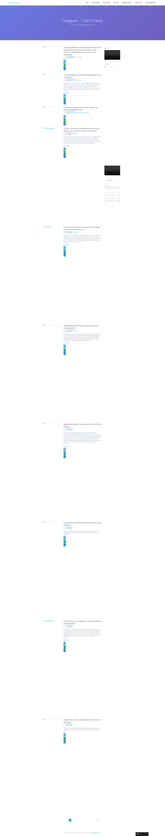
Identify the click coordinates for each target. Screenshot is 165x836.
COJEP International (71, 57)
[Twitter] (82, 63)
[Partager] (82, 69)
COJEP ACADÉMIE (95, 2)
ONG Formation (85, 112)
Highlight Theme (96, 832)
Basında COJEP (70, 429)
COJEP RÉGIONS (106, 2)
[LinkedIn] (82, 67)
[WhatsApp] (82, 65)
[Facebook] (82, 61)
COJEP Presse (79, 57)
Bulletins (116, 2)
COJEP (87, 2)
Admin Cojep (69, 132)
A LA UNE (69, 133)
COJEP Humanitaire (150, 2)
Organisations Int (126, 2)
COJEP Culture (139, 2)
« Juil (112, 206)
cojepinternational (70, 56)
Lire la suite (66, 92)
